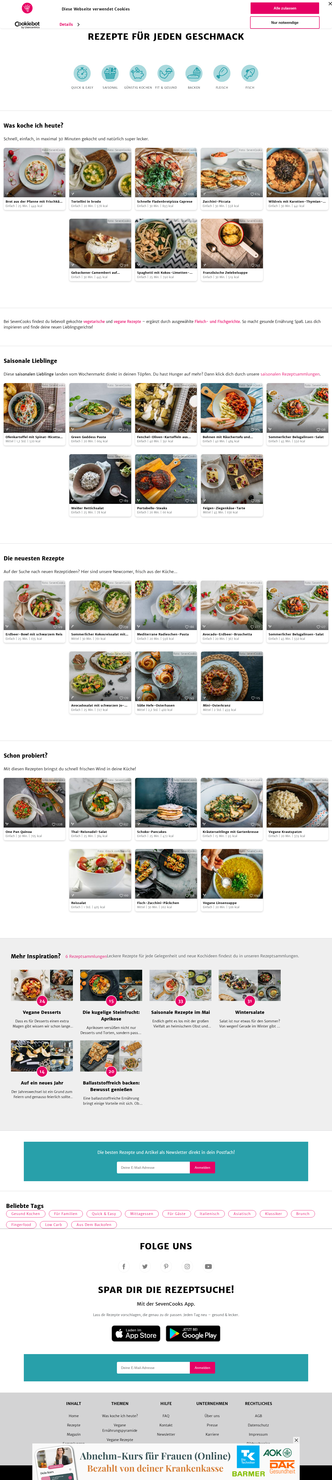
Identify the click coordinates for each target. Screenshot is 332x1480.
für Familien (66, 1214)
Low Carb (53, 1225)
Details (66, 24)
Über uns (212, 1416)
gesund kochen (25, 1214)
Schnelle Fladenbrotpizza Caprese (164, 201)
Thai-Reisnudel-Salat (89, 832)
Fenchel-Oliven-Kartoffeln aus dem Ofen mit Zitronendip (162, 437)
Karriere (212, 1434)
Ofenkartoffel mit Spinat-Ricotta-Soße (34, 437)
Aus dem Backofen (94, 1225)
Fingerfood (21, 1225)
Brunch (303, 1214)
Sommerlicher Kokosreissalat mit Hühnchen (98, 634)
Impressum (258, 1434)
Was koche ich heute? (120, 1416)
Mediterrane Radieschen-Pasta (163, 634)
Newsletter (166, 1434)
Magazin (74, 1434)
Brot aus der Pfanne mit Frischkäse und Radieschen (34, 201)
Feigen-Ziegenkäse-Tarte (224, 508)
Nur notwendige (284, 22)
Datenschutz (258, 1425)
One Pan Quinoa (19, 832)
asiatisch (242, 1214)
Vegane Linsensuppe (220, 903)
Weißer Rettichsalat (87, 508)
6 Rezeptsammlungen (86, 956)
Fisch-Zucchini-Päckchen (158, 903)
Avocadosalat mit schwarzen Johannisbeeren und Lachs (97, 705)
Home (74, 1416)
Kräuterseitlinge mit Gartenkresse (231, 832)
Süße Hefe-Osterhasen (156, 705)
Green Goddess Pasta (88, 437)
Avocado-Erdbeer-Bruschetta (227, 634)
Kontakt (166, 1425)
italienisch (209, 1214)
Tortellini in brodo (86, 201)
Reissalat (78, 903)
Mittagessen (141, 1214)
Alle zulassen (285, 8)
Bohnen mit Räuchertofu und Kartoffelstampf (226, 437)
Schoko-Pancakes (151, 832)
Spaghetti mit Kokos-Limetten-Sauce (163, 273)
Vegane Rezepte (120, 1440)
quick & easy (104, 1214)
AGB (258, 1416)
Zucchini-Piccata (216, 201)
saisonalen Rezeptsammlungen (290, 374)
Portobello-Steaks (152, 508)
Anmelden (202, 1167)
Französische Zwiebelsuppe (225, 273)
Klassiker (273, 1214)
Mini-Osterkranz (216, 705)
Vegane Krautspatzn (285, 832)
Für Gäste (177, 1214)
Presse (212, 1425)
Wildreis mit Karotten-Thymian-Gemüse (296, 201)
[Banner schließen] (330, 3)
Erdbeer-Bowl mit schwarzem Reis (34, 634)
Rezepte (73, 1425)
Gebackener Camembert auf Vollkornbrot (94, 273)
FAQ (166, 1416)
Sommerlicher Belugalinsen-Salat (296, 437)
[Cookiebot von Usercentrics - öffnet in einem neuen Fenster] (27, 25)
